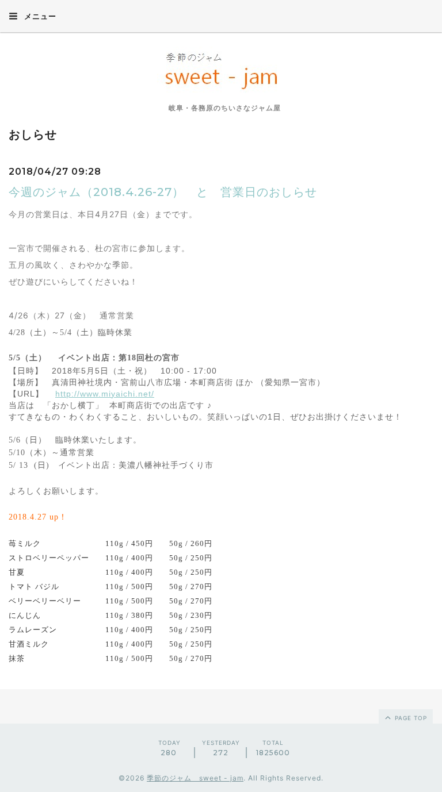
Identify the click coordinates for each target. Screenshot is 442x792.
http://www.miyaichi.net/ (104, 393)
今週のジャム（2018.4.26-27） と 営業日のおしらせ (163, 192)
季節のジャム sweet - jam (195, 778)
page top (410, 717)
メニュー (39, 16)
